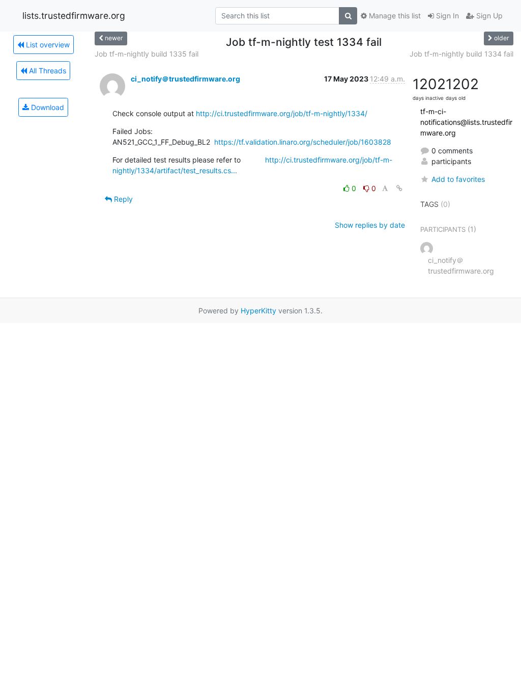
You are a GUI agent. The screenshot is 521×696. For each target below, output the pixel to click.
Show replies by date (370, 225)
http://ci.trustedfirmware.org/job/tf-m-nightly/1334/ (281, 113)
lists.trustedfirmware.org (73, 15)
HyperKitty (258, 310)
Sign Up (488, 15)
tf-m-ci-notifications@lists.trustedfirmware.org (466, 122)
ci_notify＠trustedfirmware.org (185, 78)
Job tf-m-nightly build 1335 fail (146, 53)
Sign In (446, 15)
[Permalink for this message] (399, 188)
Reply (122, 199)
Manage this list (394, 15)
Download (46, 107)
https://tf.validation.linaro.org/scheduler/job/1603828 (302, 142)
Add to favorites (458, 179)
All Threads (46, 70)
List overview (47, 44)
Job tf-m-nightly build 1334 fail (461, 53)
